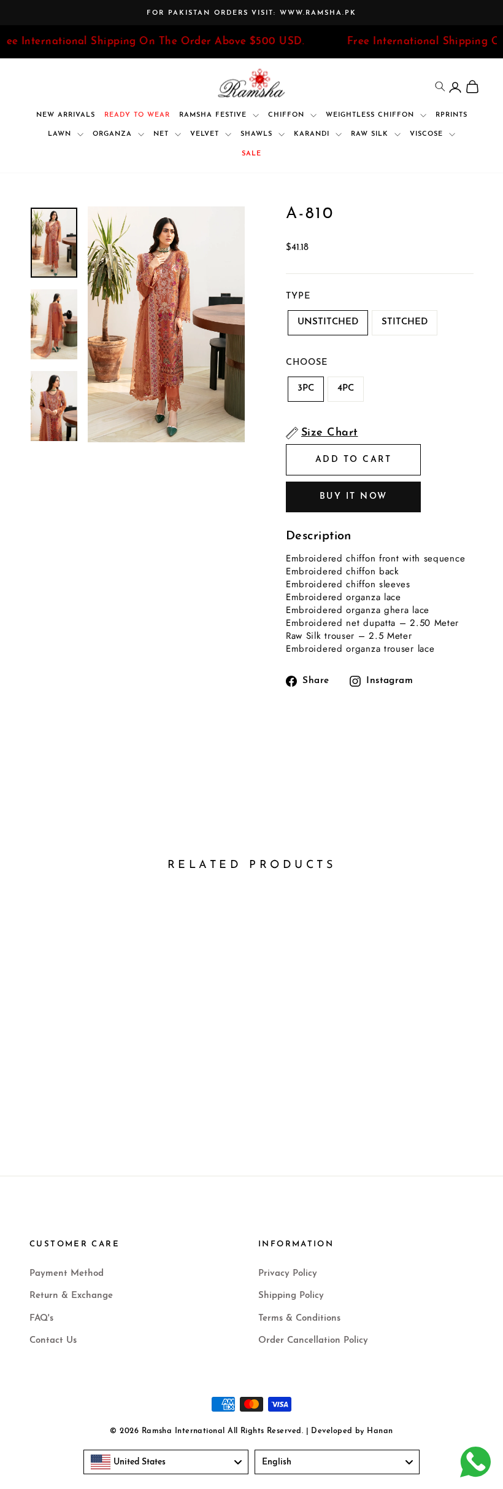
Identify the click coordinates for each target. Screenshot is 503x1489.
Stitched (405, 322)
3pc (306, 388)
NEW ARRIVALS (65, 115)
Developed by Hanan (352, 1431)
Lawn (61, 134)
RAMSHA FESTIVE (214, 115)
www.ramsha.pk (318, 13)
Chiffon (287, 115)
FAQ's (41, 1318)
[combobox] (165, 1462)
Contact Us (53, 1340)
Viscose (428, 134)
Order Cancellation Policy (313, 1340)
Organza (114, 134)
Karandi (313, 134)
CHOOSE (307, 362)
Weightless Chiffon (371, 115)
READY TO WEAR (137, 115)
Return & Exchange (71, 1295)
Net (162, 134)
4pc (345, 388)
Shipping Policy (291, 1295)
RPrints (451, 115)
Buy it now (354, 496)
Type (298, 296)
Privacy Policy (287, 1273)
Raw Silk (371, 134)
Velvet (206, 134)
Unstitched (328, 322)
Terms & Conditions (299, 1318)
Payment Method (66, 1273)
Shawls (257, 134)
